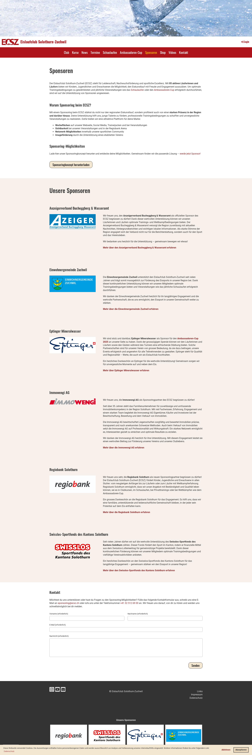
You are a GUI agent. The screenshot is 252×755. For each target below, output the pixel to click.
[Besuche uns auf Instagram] (51, 690)
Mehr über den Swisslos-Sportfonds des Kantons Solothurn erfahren (139, 570)
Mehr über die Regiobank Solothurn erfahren (126, 512)
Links (200, 691)
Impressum (197, 694)
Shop (163, 52)
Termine (95, 52)
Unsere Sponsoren (126, 720)
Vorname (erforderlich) (58, 614)
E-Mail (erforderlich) (57, 625)
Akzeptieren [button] (241, 750)
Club (66, 52)
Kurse (75, 52)
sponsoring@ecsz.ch (68, 603)
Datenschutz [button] (9, 751)
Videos (172, 52)
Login (246, 41)
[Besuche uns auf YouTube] (57, 690)
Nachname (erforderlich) (138, 614)
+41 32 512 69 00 (129, 603)
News (85, 52)
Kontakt (183, 52)
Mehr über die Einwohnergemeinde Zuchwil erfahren (130, 309)
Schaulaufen (110, 52)
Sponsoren (151, 52)
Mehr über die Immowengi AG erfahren (123, 447)
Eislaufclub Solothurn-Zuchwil (43, 41)
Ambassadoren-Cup (131, 52)
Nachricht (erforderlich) (59, 636)
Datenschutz (196, 698)
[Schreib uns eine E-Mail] (63, 690)
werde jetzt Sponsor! (190, 153)
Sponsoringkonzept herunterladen (70, 164)
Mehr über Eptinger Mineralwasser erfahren (126, 370)
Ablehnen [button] (226, 750)
